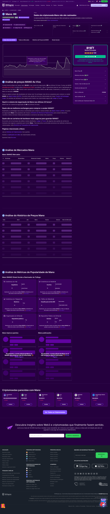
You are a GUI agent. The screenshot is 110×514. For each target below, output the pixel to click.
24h (77, 25)
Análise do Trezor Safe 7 (31, 486)
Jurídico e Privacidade (80, 506)
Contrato (52, 483)
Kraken (14, 96)
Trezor (60, 98)
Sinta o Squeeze (73, 435)
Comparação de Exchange (8, 475)
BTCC (20, 96)
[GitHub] (97, 474)
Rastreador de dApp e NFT (8, 485)
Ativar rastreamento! (52, 20)
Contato (52, 485)
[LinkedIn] (86, 474)
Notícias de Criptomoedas (14, 132)
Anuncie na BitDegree (55, 477)
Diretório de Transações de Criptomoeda (26, 125)
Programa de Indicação (55, 475)
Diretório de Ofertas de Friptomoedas (42, 113)
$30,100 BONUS (89, 56)
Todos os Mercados (24, 40)
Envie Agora (26, 293)
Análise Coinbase (54, 460)
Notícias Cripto (5, 460)
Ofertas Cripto (5, 465)
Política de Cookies (90, 506)
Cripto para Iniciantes (7, 454)
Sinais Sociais (56, 40)
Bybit (10, 96)
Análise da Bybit (53, 452)
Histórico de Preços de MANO (40, 40)
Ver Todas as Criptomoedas (55, 412)
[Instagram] (91, 474)
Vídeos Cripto (5, 462)
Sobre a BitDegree (54, 466)
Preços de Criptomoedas (8, 483)
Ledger (55, 98)
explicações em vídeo (14, 134)
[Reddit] (94, 474)
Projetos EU (53, 473)
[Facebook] (83, 474)
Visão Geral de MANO (9, 40)
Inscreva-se (101, 455)
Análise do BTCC (54, 456)
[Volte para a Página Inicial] (3, 10)
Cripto (6, 10)
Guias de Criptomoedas (7, 458)
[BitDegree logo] (6, 494)
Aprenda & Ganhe (6, 452)
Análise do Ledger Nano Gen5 (33, 488)
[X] (75, 474)
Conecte (104, 1)
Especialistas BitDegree (55, 469)
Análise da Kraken (54, 454)
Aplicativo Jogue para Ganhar (8, 467)
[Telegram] (78, 474)
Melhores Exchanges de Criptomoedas (11, 473)
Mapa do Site (71, 506)
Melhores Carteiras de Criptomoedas (10, 477)
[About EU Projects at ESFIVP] (79, 483)
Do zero (13, 137)
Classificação (13, 10)
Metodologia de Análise (55, 471)
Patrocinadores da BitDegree (56, 479)
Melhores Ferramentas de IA (8, 481)
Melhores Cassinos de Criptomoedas (10, 479)
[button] (70, 1)
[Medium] (89, 474)
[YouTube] (81, 474)
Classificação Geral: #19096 (8, 17)
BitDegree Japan (54, 481)
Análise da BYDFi (54, 458)
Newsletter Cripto (6, 456)
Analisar (10, 404)
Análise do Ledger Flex (31, 484)
